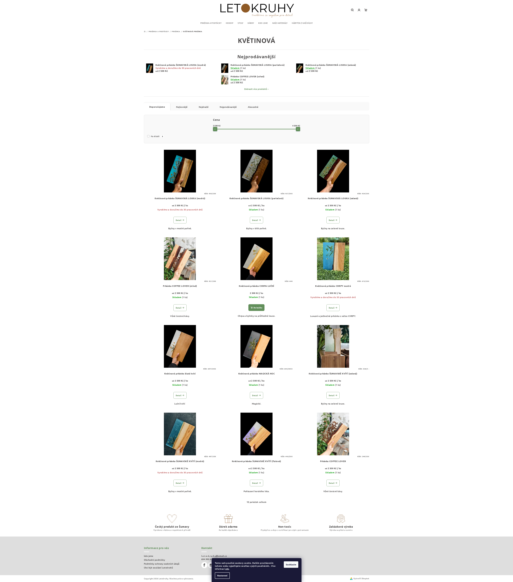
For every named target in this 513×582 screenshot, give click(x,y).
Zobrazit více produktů (255, 88)
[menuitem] (211, 23)
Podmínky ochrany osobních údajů (161, 563)
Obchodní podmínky (154, 559)
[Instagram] (211, 565)
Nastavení (222, 575)
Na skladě (157, 136)
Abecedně (253, 106)
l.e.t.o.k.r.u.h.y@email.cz (214, 555)
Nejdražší (204, 106)
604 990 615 (207, 559)
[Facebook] (204, 565)
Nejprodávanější (228, 106)
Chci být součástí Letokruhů (158, 567)
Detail (178, 220)
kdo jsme (148, 555)
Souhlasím (291, 564)
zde (227, 568)
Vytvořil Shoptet (361, 578)
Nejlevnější (181, 106)
